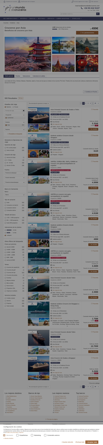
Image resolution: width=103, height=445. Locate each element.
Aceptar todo (92, 442)
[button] (8, 438)
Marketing (37, 435)
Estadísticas (24, 435)
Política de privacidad (12, 432)
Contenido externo (53, 435)
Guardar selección (68, 442)
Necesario (9, 435)
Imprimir (21, 432)
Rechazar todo (80, 442)
